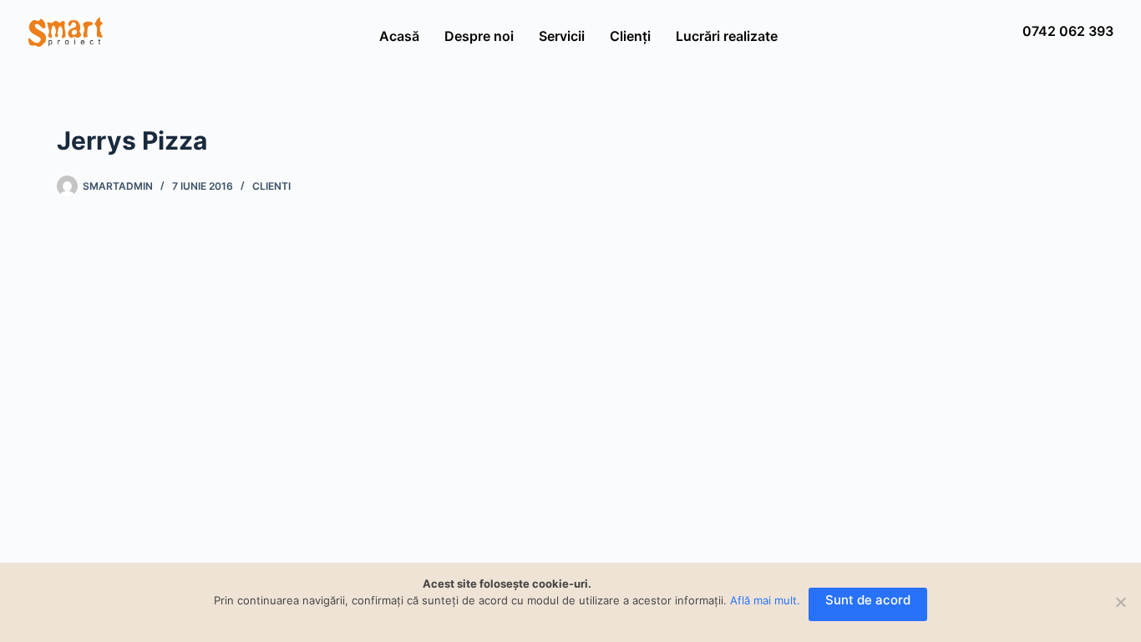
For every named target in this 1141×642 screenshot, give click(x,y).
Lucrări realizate (727, 36)
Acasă (399, 36)
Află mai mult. (765, 600)
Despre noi (479, 36)
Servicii (562, 36)
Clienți (630, 36)
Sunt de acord (867, 600)
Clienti (271, 186)
